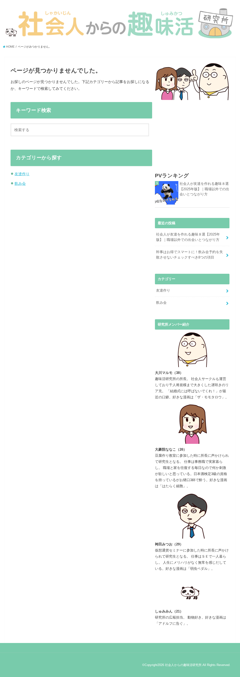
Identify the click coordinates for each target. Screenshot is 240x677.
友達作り (22, 174)
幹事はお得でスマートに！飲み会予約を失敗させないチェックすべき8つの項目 (189, 254)
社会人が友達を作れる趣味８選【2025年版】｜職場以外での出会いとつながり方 (204, 189)
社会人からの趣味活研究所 (183, 665)
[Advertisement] (192, 132)
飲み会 (20, 183)
